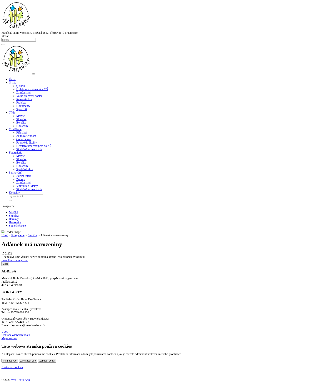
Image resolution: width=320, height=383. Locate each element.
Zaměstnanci (23, 92)
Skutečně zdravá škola (29, 149)
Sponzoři (21, 109)
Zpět (5, 263)
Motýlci (20, 115)
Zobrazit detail (47, 360)
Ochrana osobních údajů (15, 335)
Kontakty (14, 192)
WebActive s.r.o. (21, 379)
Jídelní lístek (23, 175)
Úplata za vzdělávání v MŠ (32, 89)
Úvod (12, 79)
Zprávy (20, 179)
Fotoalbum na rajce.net (14, 260)
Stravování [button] (15, 172)
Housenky (22, 125)
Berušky (21, 122)
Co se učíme (23, 139)
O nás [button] (12, 82)
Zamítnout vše (28, 360)
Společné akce (24, 169)
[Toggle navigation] (33, 73)
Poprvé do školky (26, 142)
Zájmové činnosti (26, 135)
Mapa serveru (9, 338)
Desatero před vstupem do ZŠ (33, 145)
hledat (5, 36)
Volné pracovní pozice (29, 95)
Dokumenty (23, 105)
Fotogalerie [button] (15, 152)
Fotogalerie (17, 235)
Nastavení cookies (12, 367)
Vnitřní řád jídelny (27, 185)
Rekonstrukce (24, 99)
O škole (20, 85)
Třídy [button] (12, 112)
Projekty (21, 102)
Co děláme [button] (15, 129)
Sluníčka (21, 119)
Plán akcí (21, 132)
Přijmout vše (9, 360)
